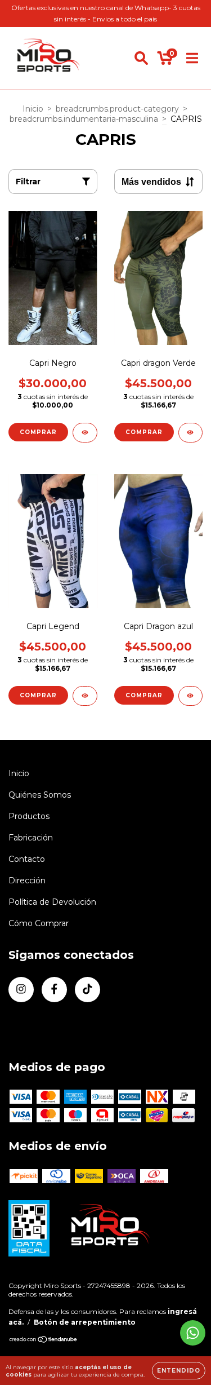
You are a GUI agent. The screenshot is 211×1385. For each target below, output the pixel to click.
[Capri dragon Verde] (190, 433)
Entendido (178, 1370)
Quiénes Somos (39, 795)
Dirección (27, 880)
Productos (29, 816)
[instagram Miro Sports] (21, 989)
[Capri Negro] (85, 433)
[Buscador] (141, 58)
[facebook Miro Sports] (54, 989)
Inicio (33, 109)
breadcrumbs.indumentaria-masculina (84, 119)
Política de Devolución (52, 902)
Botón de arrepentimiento (85, 1322)
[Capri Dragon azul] (190, 696)
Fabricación (30, 838)
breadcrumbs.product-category (117, 109)
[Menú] (192, 58)
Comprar (38, 432)
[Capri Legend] (85, 696)
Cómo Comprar (38, 923)
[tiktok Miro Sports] (87, 989)
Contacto (26, 859)
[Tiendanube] (43, 1341)
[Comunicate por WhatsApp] (192, 1333)
